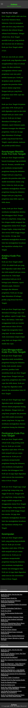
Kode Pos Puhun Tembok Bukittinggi (12, 636)
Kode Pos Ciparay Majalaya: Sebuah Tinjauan (12, 638)
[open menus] (2, 4)
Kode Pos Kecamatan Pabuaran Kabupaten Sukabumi (11, 601)
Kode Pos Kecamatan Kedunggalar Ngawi (12, 613)
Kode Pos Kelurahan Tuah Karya (11, 608)
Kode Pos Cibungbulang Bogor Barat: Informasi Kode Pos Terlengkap (13, 623)
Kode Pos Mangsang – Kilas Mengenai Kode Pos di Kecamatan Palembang (13, 664)
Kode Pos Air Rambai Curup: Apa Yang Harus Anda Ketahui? (13, 654)
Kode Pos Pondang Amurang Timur (12, 617)
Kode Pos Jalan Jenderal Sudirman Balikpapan (12, 620)
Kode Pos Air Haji (6, 627)
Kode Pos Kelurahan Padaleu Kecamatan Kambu (14, 605)
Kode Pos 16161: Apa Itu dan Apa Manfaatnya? (11, 595)
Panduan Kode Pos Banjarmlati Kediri (13, 680)
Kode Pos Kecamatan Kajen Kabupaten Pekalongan (13, 674)
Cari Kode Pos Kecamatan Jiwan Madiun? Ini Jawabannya (11, 691)
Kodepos (14, 4)
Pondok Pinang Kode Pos (9, 598)
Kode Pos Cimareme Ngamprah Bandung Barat (14, 660)
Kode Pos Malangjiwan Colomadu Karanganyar (12, 632)
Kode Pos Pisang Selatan (9, 629)
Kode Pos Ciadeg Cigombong (10, 677)
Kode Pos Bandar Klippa (8, 682)
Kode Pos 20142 (6, 611)
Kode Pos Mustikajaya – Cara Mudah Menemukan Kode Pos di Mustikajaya (13, 670)
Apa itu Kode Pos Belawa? (9, 657)
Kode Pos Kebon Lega (8, 685)
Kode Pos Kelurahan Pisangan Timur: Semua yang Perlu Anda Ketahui (13, 695)
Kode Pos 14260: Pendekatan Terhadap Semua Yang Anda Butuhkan (13, 687)
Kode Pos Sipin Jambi (8, 667)
